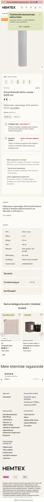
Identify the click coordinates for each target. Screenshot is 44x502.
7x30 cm (17, 117)
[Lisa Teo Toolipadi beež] (19, 338)
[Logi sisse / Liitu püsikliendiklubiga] (26, 7)
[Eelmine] (2, 334)
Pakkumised (7, 447)
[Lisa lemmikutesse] (42, 67)
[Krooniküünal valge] (6, 82)
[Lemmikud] (31, 7)
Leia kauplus (7, 420)
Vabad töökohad (30, 423)
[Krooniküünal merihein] (29, 82)
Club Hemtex (29, 414)
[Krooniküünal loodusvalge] (12, 82)
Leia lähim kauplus (10, 455)
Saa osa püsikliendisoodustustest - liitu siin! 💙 (22, 2)
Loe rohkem (15, 108)
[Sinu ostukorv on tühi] (35, 7)
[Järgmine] (41, 334)
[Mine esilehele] (8, 7)
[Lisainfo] (10, 100)
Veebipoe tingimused (11, 427)
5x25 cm (8, 117)
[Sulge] (40, 14)
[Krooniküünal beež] (23, 82)
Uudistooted (7, 452)
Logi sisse (6, 458)
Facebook (6, 397)
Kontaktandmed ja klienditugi (10, 415)
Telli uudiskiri (8, 450)
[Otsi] (22, 7)
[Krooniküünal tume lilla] (18, 82)
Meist (26, 417)
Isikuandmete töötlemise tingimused (11, 431)
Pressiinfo (27, 426)
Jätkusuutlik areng (31, 420)
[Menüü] (40, 7)
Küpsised (6, 435)
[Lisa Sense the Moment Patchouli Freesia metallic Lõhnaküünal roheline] (41, 338)
